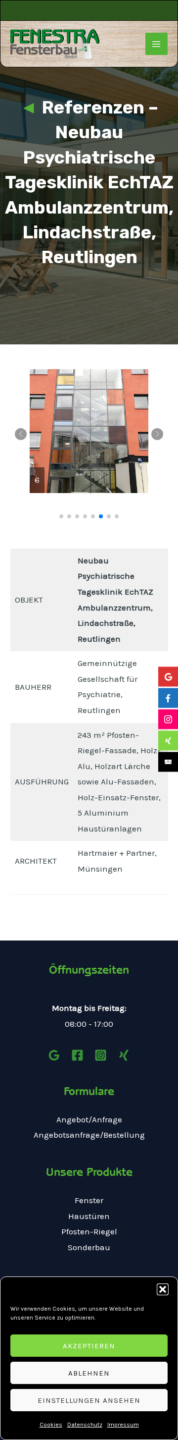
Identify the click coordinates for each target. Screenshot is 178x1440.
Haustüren (89, 1216)
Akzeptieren (89, 1345)
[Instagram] (100, 1055)
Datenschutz (84, 1424)
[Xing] (124, 1055)
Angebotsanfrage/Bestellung (89, 1135)
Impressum (123, 1424)
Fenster (89, 1200)
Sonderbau (89, 1247)
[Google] (54, 1055)
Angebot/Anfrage (89, 1119)
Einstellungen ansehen (89, 1400)
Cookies (51, 1424)
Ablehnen (89, 1373)
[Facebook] (77, 1055)
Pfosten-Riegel (89, 1231)
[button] (163, 1289)
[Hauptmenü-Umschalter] (156, 44)
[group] (89, 431)
